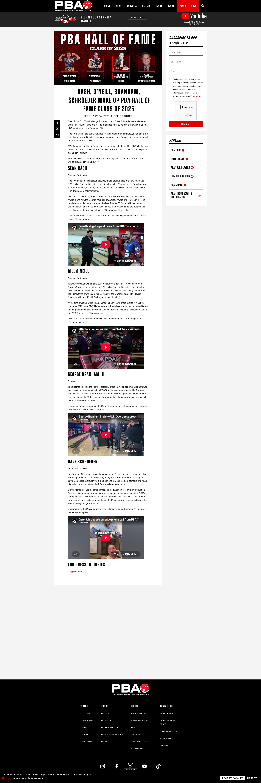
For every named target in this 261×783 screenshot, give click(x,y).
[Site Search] (203, 5)
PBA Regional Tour (109, 728)
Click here (7, 778)
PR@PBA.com (75, 572)
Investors (164, 745)
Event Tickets (86, 720)
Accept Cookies (232, 778)
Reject (252, 778)
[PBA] (73, 6)
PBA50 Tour (106, 720)
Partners (135, 735)
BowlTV (83, 728)
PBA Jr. (104, 742)
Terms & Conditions (168, 731)
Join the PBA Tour (139, 713)
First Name (171, 51)
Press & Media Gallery (141, 742)
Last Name (171, 60)
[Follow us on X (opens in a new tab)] (130, 766)
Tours (104, 706)
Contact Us (166, 706)
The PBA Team (137, 749)
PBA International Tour (112, 735)
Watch (84, 706)
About (134, 706)
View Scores (137, 17)
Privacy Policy (196, 96)
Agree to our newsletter (171, 85)
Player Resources (139, 720)
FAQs (133, 728)
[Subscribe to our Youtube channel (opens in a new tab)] (144, 766)
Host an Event (166, 738)
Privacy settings (130, 769)
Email (171, 70)
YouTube (84, 735)
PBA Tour (105, 713)
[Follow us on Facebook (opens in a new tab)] (116, 766)
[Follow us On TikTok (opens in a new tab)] (158, 766)
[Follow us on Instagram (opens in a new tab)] (102, 766)
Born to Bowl (86, 742)
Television (85, 713)
